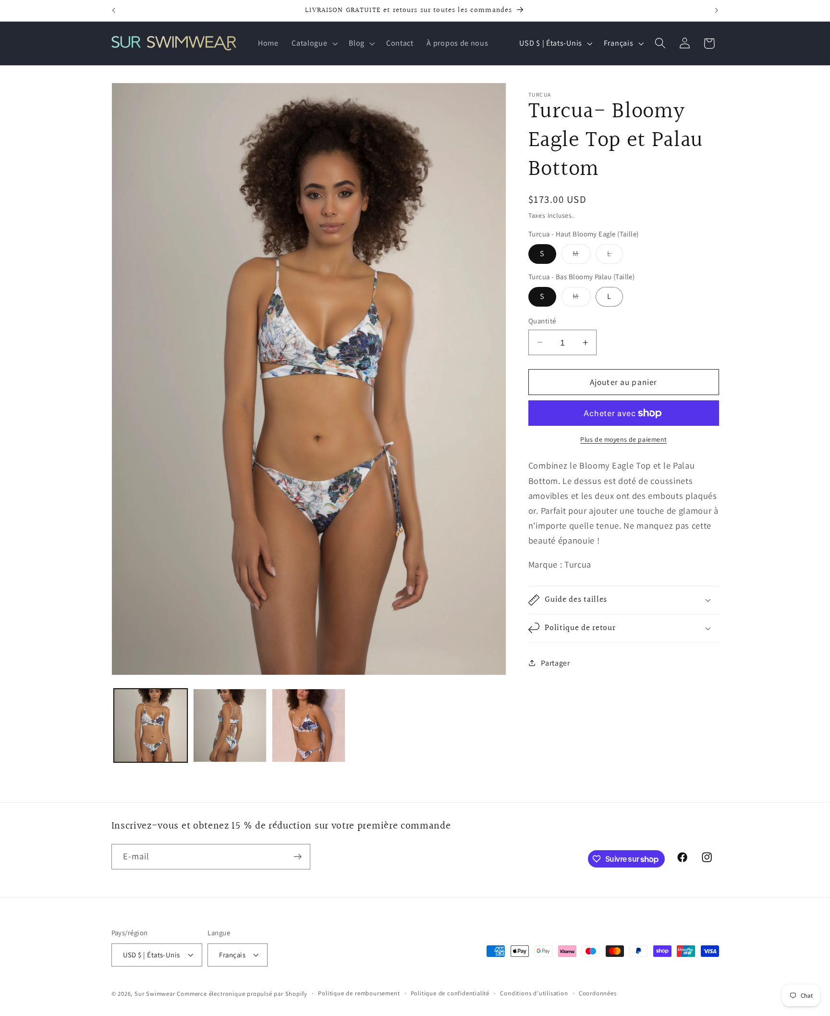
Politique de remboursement (359, 993)
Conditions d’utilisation (534, 993)
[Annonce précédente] (113, 10)
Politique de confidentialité (450, 993)
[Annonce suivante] (716, 10)
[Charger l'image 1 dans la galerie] (150, 725)
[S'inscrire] (297, 857)
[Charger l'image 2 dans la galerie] (230, 725)
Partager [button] (555, 663)
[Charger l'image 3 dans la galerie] (308, 725)
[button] (313, 43)
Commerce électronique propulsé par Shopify (242, 994)
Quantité (542, 320)
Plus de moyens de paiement (623, 439)
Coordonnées (598, 993)
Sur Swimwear (154, 994)
